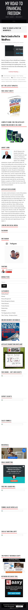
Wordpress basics (22, 81)
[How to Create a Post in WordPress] (14, 50)
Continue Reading (14, 71)
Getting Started (4, 294)
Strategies (13, 75)
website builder (8, 81)
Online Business (7, 75)
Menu (14, 21)
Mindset (3, 296)
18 (25, 36)
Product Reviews (5, 305)
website (3, 81)
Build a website (16, 77)
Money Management (6, 298)
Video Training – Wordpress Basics (9, 315)
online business (21, 79)
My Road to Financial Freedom (14, 9)
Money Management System (8, 301)
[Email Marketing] (14, 474)
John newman (20, 42)
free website (23, 77)
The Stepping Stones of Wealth (8, 313)
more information (11, 606)
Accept (19, 606)
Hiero (11, 607)
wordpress (15, 81)
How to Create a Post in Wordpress (9, 79)
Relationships (4, 308)
